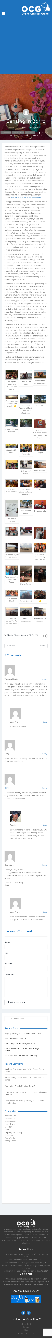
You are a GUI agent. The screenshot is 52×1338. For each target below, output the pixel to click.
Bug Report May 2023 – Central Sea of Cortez (23, 1033)
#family (10, 635)
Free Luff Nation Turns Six (15, 1038)
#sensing (24, 635)
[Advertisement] (26, 45)
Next (42, 646)
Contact (26, 1327)
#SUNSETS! (33, 635)
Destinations (21, 127)
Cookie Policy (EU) (26, 1333)
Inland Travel (10, 1124)
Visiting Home (10, 1141)
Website (8, 963)
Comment (9, 974)
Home (11, 127)
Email (7, 953)
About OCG (26, 1324)
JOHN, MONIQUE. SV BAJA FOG (17, 1092)
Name (7, 942)
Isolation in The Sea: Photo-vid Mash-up (21, 1055)
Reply (44, 679)
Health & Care (18, 133)
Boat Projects (10, 1115)
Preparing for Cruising (13, 1132)
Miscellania (30, 133)
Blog (26, 1330)
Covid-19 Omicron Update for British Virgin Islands (22, 1049)
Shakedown (9, 1135)
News (7, 1129)
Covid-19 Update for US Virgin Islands (20, 1043)
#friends (17, 635)
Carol (7, 788)
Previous (11, 646)
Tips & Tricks (10, 1138)
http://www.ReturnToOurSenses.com (26, 197)
